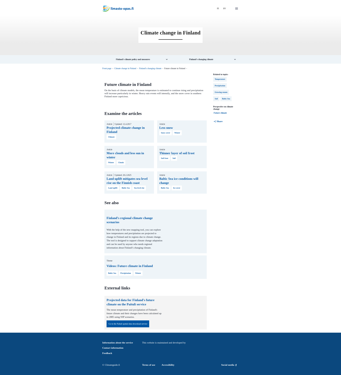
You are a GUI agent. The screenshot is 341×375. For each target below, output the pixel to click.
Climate (111, 137)
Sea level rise (139, 188)
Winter (177, 133)
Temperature (220, 79)
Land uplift (112, 188)
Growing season (221, 92)
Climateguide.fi (112, 365)
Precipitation (125, 273)
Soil (174, 158)
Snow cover (165, 133)
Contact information (112, 348)
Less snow (166, 127)
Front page (106, 68)
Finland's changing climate (150, 68)
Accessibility (168, 365)
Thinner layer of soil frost (176, 153)
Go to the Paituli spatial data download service (127, 324)
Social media (228, 365)
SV (224, 8)
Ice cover (176, 188)
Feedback (107, 353)
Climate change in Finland (125, 68)
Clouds (121, 163)
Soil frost (164, 158)
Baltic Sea (126, 188)
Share (220, 121)
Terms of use (148, 365)
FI (218, 8)
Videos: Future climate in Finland (130, 266)
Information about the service (117, 342)
